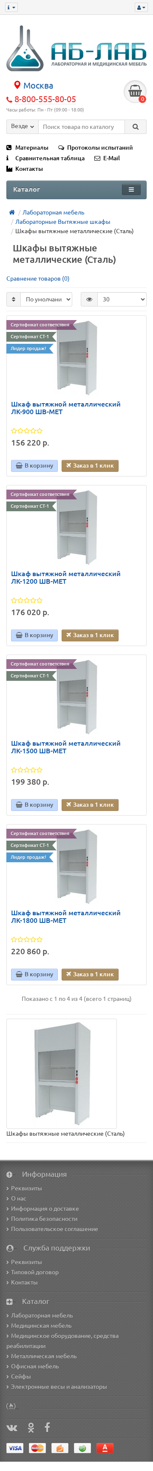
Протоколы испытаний (100, 147)
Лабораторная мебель (42, 1315)
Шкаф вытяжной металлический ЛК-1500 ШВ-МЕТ (66, 747)
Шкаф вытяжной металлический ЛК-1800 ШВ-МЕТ (66, 916)
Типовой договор (35, 1272)
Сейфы (21, 1376)
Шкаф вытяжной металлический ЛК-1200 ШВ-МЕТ (66, 577)
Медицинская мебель (41, 1325)
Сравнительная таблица (50, 158)
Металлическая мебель (43, 1356)
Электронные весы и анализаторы (59, 1386)
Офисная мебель (35, 1366)
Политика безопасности (44, 1218)
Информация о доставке (45, 1208)
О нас (18, 1198)
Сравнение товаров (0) (38, 278)
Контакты (29, 168)
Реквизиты (26, 1188)
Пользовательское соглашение (54, 1229)
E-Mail (111, 158)
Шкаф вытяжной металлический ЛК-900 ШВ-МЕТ (66, 408)
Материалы (31, 147)
